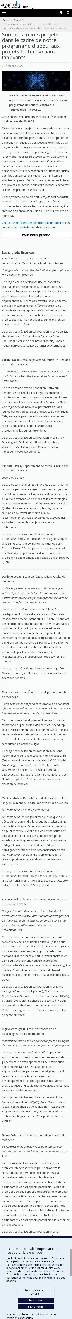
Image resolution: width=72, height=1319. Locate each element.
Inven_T (29, 6)
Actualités (19, 20)
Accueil (7, 20)
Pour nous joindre (36, 235)
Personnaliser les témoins (38, 1291)
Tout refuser (36, 1300)
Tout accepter (36, 1306)
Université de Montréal (10, 4)
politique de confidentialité (34, 1314)
